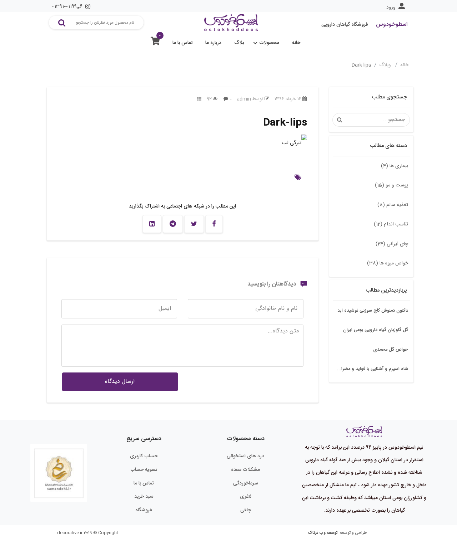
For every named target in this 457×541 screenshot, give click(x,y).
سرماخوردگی (245, 483)
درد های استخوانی (245, 456)
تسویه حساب (143, 470)
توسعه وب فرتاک (322, 532)
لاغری (245, 496)
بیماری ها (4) (394, 166)
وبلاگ (385, 65)
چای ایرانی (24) (392, 244)
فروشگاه (143, 510)
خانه (296, 43)
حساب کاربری (143, 456)
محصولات (269, 43)
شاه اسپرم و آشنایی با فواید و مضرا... (372, 369)
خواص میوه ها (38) (387, 263)
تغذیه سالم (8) (392, 205)
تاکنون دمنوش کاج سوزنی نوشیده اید (372, 311)
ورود (391, 7)
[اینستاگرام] (87, 6)
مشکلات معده (245, 470)
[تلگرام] (173, 224)
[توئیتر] (194, 224)
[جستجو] (62, 22)
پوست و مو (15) (391, 185)
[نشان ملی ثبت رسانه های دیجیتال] (58, 470)
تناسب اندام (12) (391, 224)
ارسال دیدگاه (120, 381)
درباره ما (213, 43)
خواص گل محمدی (390, 350)
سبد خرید (144, 496)
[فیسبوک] (214, 224)
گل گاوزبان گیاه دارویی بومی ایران (375, 330)
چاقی (245, 510)
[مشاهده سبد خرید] (155, 43)
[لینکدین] (151, 224)
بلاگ (239, 43)
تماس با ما (182, 43)
